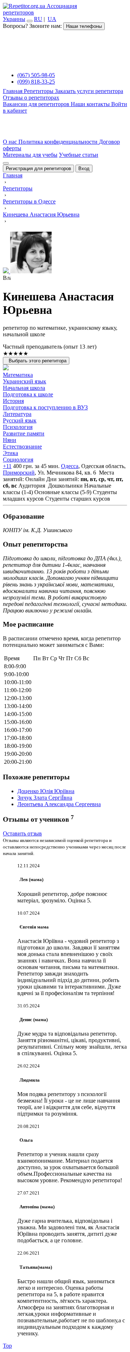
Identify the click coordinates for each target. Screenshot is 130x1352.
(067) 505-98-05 (36, 75)
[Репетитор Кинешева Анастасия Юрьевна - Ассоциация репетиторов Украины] (65, 253)
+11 (7, 466)
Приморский (19, 472)
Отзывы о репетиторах (31, 97)
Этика (10, 453)
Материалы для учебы (30, 155)
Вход (84, 168)
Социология (18, 459)
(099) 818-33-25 (36, 82)
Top (7, 1346)
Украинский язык (24, 381)
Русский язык (19, 420)
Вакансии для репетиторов (37, 104)
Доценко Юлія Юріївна (45, 791)
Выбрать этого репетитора (36, 360)
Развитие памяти (23, 433)
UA (52, 19)
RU (38, 19)
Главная (13, 91)
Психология (17, 427)
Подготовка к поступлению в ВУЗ (45, 407)
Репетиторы (39, 91)
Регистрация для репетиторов (38, 168)
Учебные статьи (78, 155)
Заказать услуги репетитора (89, 91)
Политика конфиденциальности (58, 142)
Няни (9, 440)
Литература (17, 414)
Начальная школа (24, 388)
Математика (18, 375)
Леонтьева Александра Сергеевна (59, 804)
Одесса (69, 466)
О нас (10, 142)
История (13, 401)
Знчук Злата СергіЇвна (44, 798)
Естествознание (22, 446)
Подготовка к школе (28, 394)
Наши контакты (91, 104)
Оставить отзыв (22, 833)
